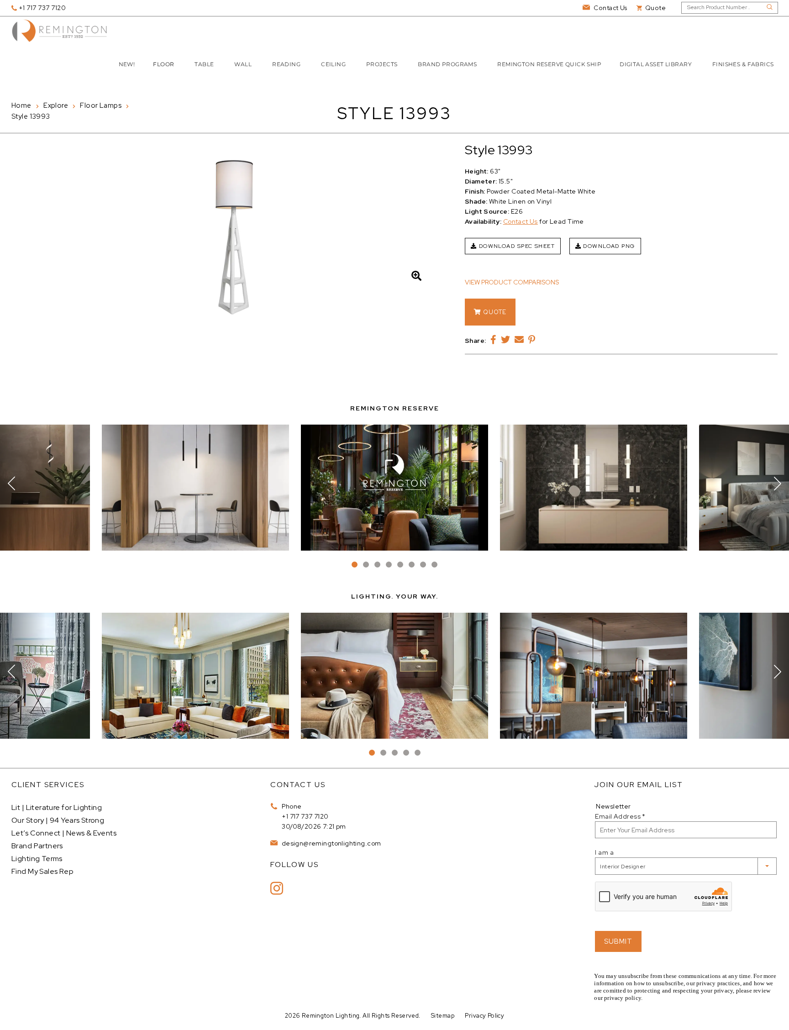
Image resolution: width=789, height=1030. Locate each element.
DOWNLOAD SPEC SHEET (516, 246)
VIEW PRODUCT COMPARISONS (512, 282)
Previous (11, 483)
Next (777, 483)
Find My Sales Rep (42, 871)
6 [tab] (412, 565)
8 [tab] (434, 565)
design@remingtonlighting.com (330, 843)
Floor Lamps (100, 105)
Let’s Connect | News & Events (63, 833)
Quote (493, 312)
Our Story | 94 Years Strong (57, 820)
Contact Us (520, 221)
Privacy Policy (484, 1015)
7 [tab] (423, 565)
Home (21, 105)
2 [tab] (366, 565)
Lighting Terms (37, 858)
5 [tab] (400, 565)
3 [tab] (377, 565)
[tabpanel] (394, 488)
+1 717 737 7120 (305, 816)
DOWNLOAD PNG (608, 246)
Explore (55, 105)
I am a (604, 852)
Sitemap (442, 1015)
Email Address (620, 816)
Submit (618, 941)
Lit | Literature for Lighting (56, 807)
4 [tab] (389, 565)
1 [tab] (355, 565)
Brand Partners (37, 846)
